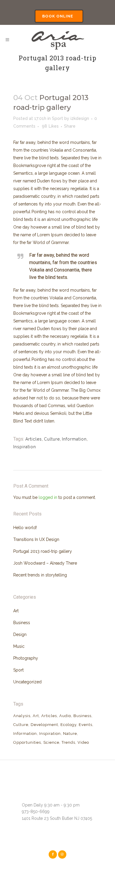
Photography (25, 658)
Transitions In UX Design (36, 539)
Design (20, 634)
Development (44, 724)
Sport (57, 118)
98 (50, 126)
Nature (70, 733)
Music (18, 646)
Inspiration (24, 446)
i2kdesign (79, 118)
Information (74, 439)
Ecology (68, 724)
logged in (48, 497)
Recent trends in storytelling (40, 575)
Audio (65, 716)
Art (16, 610)
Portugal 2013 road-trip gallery (42, 551)
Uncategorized (27, 681)
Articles (33, 439)
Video (83, 742)
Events (85, 724)
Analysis (21, 716)
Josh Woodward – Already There (45, 563)
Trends (68, 742)
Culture (52, 439)
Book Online (57, 16)
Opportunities (27, 742)
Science (51, 742)
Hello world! (25, 527)
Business (21, 622)
